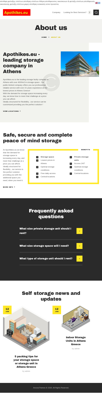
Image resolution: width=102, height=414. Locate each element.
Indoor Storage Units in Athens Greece (76, 341)
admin (27, 371)
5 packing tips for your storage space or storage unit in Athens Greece (26, 361)
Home (44, 37)
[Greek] (99, 3)
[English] (96, 3)
